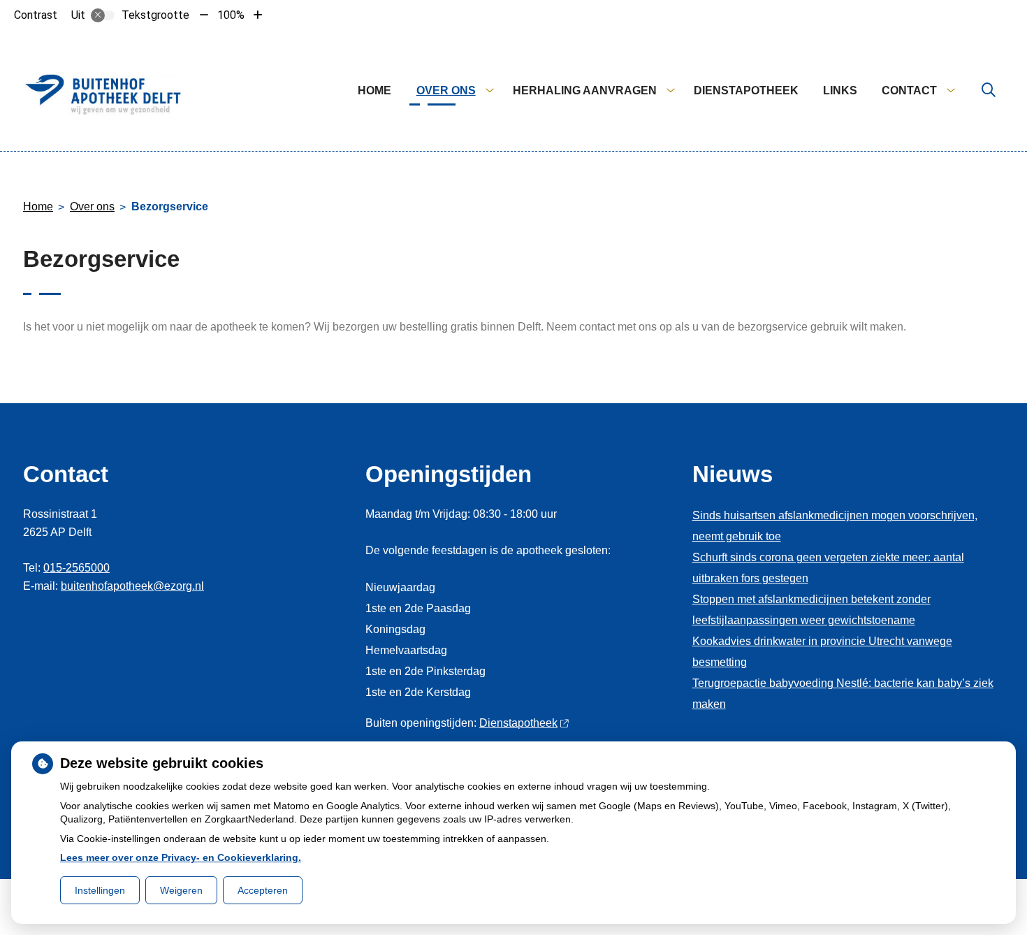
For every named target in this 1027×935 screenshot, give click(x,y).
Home (374, 90)
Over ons (446, 90)
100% (231, 15)
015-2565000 (76, 568)
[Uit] (103, 15)
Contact (909, 90)
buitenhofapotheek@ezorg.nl (132, 586)
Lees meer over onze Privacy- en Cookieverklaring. (180, 857)
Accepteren (263, 890)
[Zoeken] (988, 90)
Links (840, 90)
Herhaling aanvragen (585, 90)
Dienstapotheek (746, 90)
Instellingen (100, 890)
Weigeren (181, 890)
